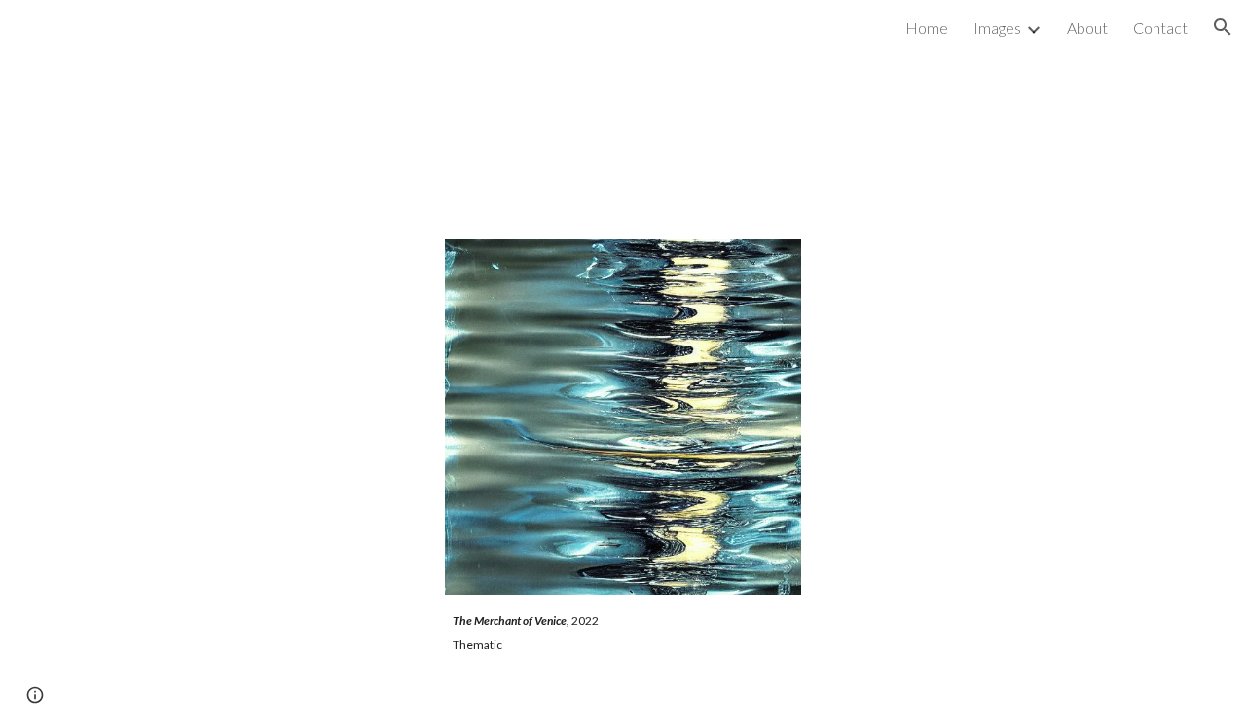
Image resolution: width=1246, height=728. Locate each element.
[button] (1222, 27)
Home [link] (926, 27)
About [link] (1087, 27)
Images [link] (997, 27)
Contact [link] (1160, 27)
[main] (622, 650)
